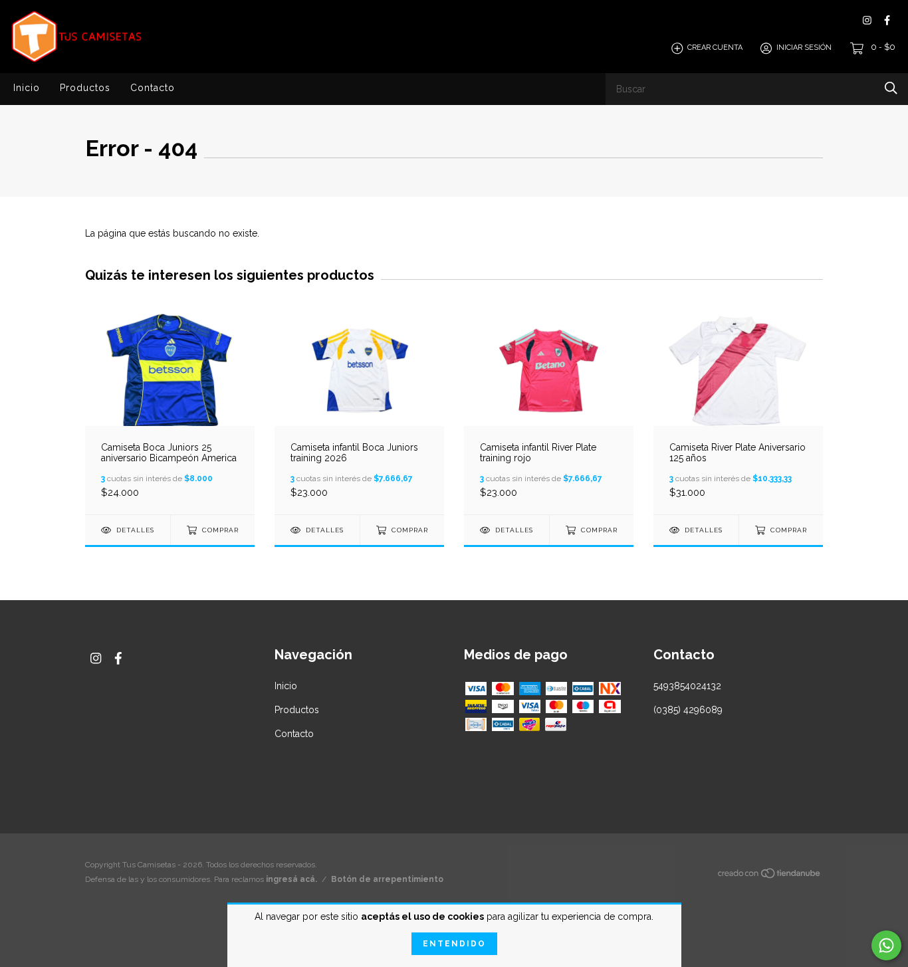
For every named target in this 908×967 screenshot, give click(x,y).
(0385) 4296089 (688, 709)
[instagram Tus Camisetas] (867, 20)
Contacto (152, 87)
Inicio (26, 87)
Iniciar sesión (804, 48)
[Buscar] (891, 88)
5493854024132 (687, 686)
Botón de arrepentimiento (387, 879)
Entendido (454, 943)
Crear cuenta (714, 48)
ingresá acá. (291, 879)
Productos (85, 87)
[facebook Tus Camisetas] (887, 20)
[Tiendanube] (770, 876)
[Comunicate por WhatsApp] (886, 945)
